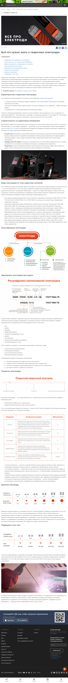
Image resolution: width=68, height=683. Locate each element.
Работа (3, 641)
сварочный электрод (46, 98)
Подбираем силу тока (11, 74)
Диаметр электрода (11, 72)
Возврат (20, 635)
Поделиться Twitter (66, 48)
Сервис (36, 632)
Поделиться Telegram (60, 48)
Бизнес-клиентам (6, 657)
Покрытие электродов (12, 70)
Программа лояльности (7, 660)
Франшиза (4, 632)
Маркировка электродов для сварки (16, 68)
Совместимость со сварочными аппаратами (18, 62)
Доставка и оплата (23, 638)
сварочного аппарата (13, 128)
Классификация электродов (13, 66)
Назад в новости (10, 12)
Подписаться (57, 650)
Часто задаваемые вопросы (25, 641)
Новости (3, 649)
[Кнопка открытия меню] (2, 5)
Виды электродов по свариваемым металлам (19, 64)
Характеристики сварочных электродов (17, 60)
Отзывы (3, 635)
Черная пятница (5, 646)
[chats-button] (64, 669)
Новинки (3, 643)
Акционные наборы (6, 652)
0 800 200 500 (55, 630)
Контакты (20, 632)
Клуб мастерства (6, 663)
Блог (2, 638)
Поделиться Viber (63, 48)
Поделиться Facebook (57, 48)
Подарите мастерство (7, 654)
